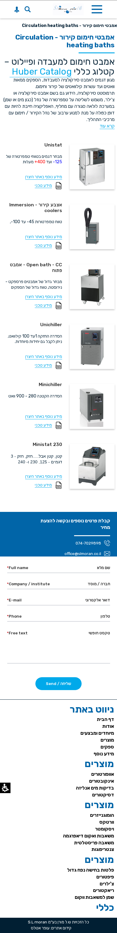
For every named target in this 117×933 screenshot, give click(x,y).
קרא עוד (107, 126)
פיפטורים (105, 877)
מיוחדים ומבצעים (97, 733)
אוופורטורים (102, 774)
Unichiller (51, 324)
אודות (108, 726)
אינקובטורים (101, 781)
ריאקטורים (103, 890)
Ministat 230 (47, 444)
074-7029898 (88, 543)
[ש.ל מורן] (68, 9)
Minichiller (50, 384)
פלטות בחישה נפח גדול (90, 870)
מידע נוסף (104, 754)
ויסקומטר (104, 829)
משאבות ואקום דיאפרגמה (88, 836)
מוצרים (107, 740)
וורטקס (106, 822)
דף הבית (105, 719)
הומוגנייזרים (102, 815)
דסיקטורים (103, 795)
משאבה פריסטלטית (94, 843)
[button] (27, 9)
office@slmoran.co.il (82, 553)
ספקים (107, 747)
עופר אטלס (40, 928)
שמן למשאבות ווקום (94, 897)
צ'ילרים (107, 884)
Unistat (53, 145)
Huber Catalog (41, 71)
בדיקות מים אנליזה (95, 788)
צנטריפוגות (103, 849)
